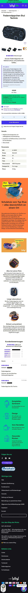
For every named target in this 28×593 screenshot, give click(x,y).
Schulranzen (4, 556)
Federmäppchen (13, 10)
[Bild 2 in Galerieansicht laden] (9, 49)
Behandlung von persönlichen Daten (11, 501)
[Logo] (14, 5)
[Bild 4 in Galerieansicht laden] (20, 49)
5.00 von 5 (18, 344)
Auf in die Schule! (6, 526)
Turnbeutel (4, 563)
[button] (26, 5)
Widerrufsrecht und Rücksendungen (11, 490)
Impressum (4, 507)
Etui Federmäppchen (6, 12)
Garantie (3, 494)
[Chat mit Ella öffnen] (24, 589)
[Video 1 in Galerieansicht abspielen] (25, 48)
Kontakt (3, 511)
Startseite (3, 10)
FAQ (2, 480)
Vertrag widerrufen (14, 515)
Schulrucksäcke (5, 559)
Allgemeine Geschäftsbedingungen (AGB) (12, 504)
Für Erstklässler (5, 570)
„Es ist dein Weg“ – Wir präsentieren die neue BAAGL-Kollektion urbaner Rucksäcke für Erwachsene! (13, 531)
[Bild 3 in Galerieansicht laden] (14, 49)
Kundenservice (5, 487)
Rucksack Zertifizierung (7, 483)
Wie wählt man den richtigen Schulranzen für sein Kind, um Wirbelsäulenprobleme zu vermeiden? (13, 538)
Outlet (3, 552)
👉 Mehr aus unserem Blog (8, 542)
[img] (5, 365)
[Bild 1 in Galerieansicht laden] (3, 49)
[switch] (3, 591)
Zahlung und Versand (7, 497)
